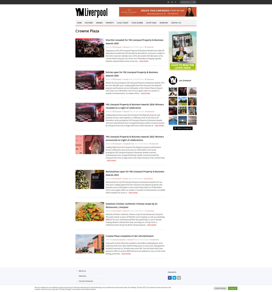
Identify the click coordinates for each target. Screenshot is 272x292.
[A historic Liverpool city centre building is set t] (192, 111)
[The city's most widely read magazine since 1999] (91, 13)
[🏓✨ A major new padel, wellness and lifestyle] (192, 120)
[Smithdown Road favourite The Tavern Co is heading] (182, 111)
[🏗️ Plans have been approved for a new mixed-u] (192, 91)
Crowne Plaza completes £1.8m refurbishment (130, 236)
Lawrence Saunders (118, 240)
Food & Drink (137, 23)
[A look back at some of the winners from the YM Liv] (182, 91)
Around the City (128, 144)
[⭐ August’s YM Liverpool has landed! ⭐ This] (173, 91)
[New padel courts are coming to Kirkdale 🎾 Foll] (173, 120)
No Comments (149, 47)
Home (79, 23)
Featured (89, 23)
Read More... (144, 61)
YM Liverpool (116, 47)
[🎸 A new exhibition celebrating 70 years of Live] (173, 101)
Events (125, 179)
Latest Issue (151, 23)
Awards (99, 23)
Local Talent (122, 23)
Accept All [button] (232, 288)
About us (82, 271)
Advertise (164, 23)
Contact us (176, 23)
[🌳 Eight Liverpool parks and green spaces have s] (182, 101)
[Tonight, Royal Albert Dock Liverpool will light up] (182, 120)
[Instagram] (179, 278)
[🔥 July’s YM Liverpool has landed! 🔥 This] (192, 101)
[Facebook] (170, 278)
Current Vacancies (86, 281)
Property (110, 23)
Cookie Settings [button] (220, 288)
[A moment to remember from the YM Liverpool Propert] (173, 111)
